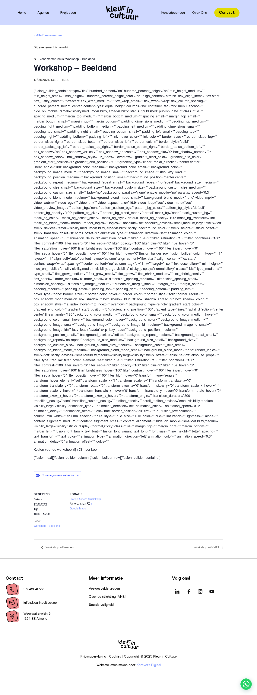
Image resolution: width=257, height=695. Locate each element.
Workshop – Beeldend (47, 526)
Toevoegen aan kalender (58, 475)
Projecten (68, 12)
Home (21, 12)
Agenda (43, 12)
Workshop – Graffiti (207, 547)
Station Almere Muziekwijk (85, 499)
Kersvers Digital (149, 665)
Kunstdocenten (173, 12)
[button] (246, 684)
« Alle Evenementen (48, 35)
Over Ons (199, 12)
